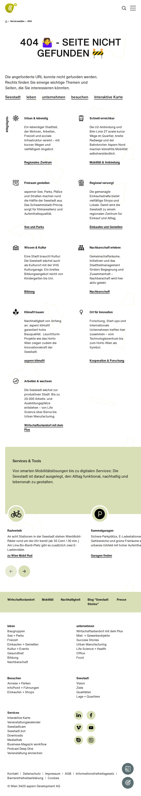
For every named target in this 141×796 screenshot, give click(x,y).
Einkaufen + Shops (20, 692)
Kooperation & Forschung (107, 360)
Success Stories (87, 640)
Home (8, 23)
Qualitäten (83, 692)
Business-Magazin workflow (26, 744)
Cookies (53, 778)
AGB (68, 774)
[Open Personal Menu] (128, 783)
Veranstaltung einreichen (24, 753)
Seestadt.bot (16, 731)
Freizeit (12, 640)
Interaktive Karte (108, 97)
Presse (121, 599)
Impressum (52, 774)
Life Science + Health (91, 649)
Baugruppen (16, 631)
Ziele (79, 688)
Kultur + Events (18, 649)
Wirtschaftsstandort (21, 599)
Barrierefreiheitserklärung (25, 778)
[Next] (24, 571)
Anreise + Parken (19, 683)
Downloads (15, 735)
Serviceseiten (17, 21)
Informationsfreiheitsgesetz (95, 774)
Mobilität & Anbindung (105, 162)
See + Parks (15, 635)
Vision (80, 683)
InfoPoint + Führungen (23, 688)
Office (80, 653)
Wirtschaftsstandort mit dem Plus (43, 427)
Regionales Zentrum (38, 162)
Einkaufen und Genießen (106, 227)
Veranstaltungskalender (24, 722)
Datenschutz (32, 774)
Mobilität (47, 599)
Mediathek (14, 740)
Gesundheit (15, 653)
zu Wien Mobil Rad (19, 555)
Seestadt (13, 97)
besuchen (79, 97)
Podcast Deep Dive (20, 749)
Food (80, 657)
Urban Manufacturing (91, 644)
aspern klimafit (34, 360)
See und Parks (34, 227)
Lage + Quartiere (88, 696)
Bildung (29, 291)
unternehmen (53, 97)
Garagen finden (101, 555)
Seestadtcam (16, 727)
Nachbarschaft (100, 291)
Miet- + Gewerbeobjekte (93, 635)
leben (31, 97)
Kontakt (13, 774)
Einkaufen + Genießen (23, 644)
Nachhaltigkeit (70, 599)
